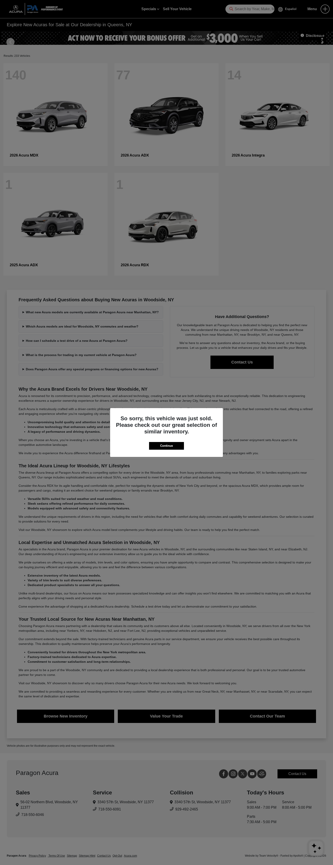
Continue (166, 445)
